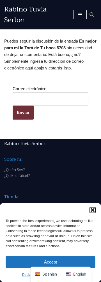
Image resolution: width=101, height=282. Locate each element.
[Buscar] (91, 14)
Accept (50, 262)
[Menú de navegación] (80, 14)
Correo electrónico (29, 88)
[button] (92, 210)
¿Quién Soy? (14, 170)
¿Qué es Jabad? (17, 176)
